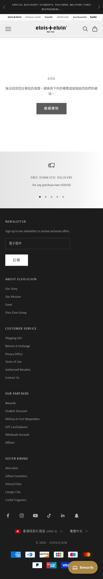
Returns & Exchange (17, 346)
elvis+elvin (11, 468)
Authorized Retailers (18, 369)
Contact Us (12, 377)
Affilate (10, 442)
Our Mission (13, 297)
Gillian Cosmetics (16, 476)
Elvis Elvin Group (15, 312)
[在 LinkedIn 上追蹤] (62, 515)
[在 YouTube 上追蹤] (35, 515)
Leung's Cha (12, 492)
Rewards (10, 403)
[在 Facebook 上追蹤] (8, 515)
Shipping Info (13, 338)
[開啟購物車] (95, 29)
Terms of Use (13, 362)
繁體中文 (76, 531)
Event (8, 304)
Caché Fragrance (15, 500)
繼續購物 (51, 108)
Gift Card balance (16, 427)
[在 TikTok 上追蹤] (49, 515)
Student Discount (16, 411)
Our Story (11, 289)
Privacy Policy (13, 354)
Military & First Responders (22, 419)
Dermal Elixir (13, 484)
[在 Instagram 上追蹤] (21, 515)
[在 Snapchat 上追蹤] (76, 515)
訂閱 (16, 260)
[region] (51, 175)
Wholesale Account (17, 435)
